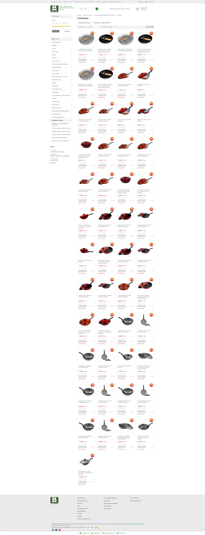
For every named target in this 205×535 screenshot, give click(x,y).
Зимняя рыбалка (56, 108)
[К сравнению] (91, 60)
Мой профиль (107, 506)
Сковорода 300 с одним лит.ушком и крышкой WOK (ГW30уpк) (85, 473)
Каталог (56, 39)
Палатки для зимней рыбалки (60, 64)
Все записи (53, 162)
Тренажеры (55, 86)
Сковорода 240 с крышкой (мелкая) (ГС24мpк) (104, 401)
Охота (53, 48)
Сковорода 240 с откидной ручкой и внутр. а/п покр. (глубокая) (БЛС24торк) (105, 50)
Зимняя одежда (56, 114)
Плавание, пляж (56, 79)
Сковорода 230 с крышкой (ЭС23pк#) (124, 120)
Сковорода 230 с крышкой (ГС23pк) (124, 366)
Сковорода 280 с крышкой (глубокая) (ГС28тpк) (85, 436)
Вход (142, 1)
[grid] (147, 27)
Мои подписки (107, 508)
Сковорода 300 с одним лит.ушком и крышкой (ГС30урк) (143, 437)
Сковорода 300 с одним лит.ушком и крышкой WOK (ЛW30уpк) (105, 332)
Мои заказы (107, 501)
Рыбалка (54, 45)
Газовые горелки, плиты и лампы (61, 134)
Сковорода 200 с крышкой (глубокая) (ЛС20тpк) (104, 225)
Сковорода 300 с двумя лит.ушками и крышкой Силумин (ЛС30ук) (143, 297)
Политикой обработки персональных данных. (132, 524)
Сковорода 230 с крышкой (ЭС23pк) (144, 120)
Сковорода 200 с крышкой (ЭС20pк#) (144, 85)
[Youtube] (59, 530)
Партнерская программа (110, 503)
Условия (104, 1)
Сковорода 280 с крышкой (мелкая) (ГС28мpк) (104, 436)
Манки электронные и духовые (60, 140)
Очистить (67, 31)
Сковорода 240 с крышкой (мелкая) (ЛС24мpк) (144, 261)
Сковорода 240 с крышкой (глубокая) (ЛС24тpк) (124, 261)
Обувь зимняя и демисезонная (60, 111)
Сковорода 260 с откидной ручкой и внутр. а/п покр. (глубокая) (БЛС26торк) (144, 50)
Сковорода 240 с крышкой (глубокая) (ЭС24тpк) (104, 155)
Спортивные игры (57, 89)
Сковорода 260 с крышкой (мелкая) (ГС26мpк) (144, 401)
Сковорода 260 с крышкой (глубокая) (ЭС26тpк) (144, 155)
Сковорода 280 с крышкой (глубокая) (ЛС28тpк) (124, 296)
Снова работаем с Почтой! (57, 151)
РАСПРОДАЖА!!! (56, 42)
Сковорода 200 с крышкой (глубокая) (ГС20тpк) (124, 331)
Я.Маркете (67, 525)
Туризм (54, 54)
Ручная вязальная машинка (59, 137)
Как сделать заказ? (79, 1)
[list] (150, 27)
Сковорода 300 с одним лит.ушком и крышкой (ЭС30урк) (143, 191)
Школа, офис (55, 104)
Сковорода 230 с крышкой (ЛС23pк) (85, 261)
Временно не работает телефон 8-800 (60, 155)
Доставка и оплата (56, 1)
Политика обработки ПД (115, 1)
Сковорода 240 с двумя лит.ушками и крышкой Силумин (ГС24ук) (143, 367)
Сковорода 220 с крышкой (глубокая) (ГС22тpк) (85, 366)
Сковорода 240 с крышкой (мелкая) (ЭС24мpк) (124, 155)
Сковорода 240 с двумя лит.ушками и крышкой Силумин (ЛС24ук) (104, 262)
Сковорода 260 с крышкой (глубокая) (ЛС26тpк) (85, 296)
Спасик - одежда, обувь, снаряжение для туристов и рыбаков (66, 7)
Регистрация (150, 1)
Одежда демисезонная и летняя (61, 131)
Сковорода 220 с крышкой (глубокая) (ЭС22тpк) (85, 120)
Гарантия (65, 1)
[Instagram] (56, 530)
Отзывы (98, 1)
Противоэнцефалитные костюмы (61, 128)
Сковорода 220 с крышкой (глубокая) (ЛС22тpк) (124, 225)
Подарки (54, 98)
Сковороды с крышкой (84, 22)
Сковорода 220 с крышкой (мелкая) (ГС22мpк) (104, 366)
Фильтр (56, 16)
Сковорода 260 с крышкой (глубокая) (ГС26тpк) (124, 401)
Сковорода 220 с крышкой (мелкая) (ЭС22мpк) (104, 120)
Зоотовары (55, 51)
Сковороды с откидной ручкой (102, 22)
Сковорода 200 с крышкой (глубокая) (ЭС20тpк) (124, 85)
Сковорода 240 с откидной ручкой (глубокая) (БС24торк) (85, 49)
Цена (53, 20)
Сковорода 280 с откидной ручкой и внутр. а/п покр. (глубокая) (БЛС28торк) (105, 86)
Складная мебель (57, 67)
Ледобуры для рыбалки (58, 117)
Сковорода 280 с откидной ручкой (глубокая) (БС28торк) (85, 85)
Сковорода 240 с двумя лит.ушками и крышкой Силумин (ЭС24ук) (84, 156)
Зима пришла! (54, 160)
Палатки (54, 58)
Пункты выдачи (90, 1)
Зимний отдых (56, 101)
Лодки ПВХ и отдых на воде (59, 76)
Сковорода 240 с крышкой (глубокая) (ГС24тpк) (85, 401)
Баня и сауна (55, 73)
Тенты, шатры (56, 61)
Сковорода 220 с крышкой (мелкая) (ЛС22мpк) (144, 225)
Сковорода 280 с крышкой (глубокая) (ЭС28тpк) (104, 190)
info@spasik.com (136, 501)
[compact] (152, 27)
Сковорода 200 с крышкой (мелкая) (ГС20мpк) (144, 331)
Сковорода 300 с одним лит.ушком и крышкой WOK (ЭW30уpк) (85, 226)
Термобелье (55, 92)
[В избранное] (94, 60)
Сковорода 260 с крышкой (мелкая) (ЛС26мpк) (104, 296)
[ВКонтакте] (53, 530)
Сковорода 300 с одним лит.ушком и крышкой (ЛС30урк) (84, 332)
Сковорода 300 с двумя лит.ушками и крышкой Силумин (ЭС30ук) (123, 191)
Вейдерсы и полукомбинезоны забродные (60, 124)
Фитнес (54, 83)
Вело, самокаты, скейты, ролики (61, 95)
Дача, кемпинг (56, 70)
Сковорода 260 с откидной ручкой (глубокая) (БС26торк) (125, 49)
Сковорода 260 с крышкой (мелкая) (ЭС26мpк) (85, 190)
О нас (71, 1)
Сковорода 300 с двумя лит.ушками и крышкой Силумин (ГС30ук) (123, 437)
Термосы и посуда (57, 120)
